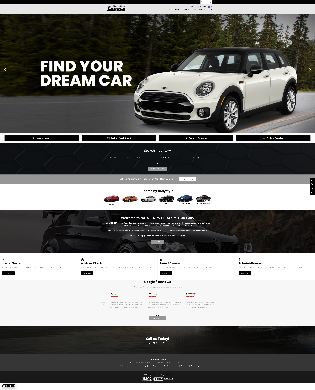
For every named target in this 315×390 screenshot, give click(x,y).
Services (194, 9)
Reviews (175, 366)
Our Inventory (177, 9)
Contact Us (209, 9)
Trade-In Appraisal (154, 366)
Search (196, 157)
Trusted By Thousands (170, 263)
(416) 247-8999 (200, 6)
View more (8, 273)
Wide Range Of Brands (91, 263)
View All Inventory (157, 168)
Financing (186, 9)
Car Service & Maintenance (251, 263)
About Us (166, 366)
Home (170, 9)
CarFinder (134, 366)
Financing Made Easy (12, 263)
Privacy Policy (195, 366)
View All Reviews (157, 318)
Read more (157, 242)
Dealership (201, 9)
